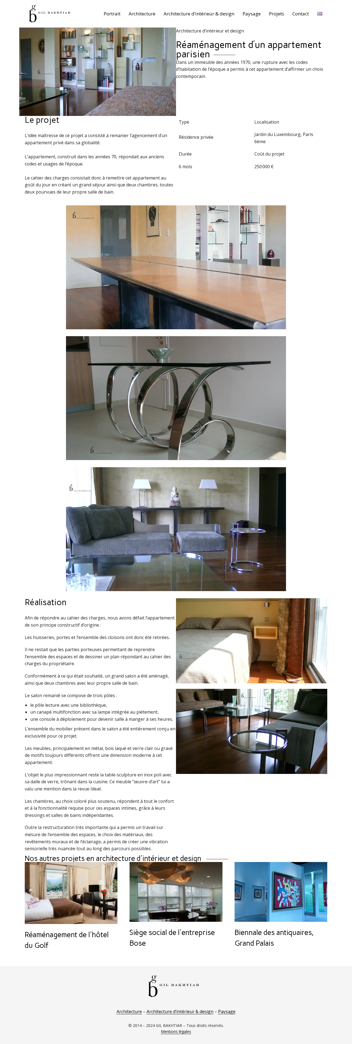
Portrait (112, 13)
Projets (276, 13)
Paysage (252, 13)
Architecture (142, 13)
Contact (300, 13)
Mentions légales (176, 1031)
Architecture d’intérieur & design (199, 13)
